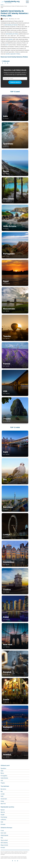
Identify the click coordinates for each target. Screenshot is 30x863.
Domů (2, 4)
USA (2, 780)
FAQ (2, 838)
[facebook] (12, 861)
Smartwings (4, 817)
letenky (10, 39)
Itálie (2, 771)
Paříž (2, 796)
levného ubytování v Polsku (13, 54)
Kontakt (3, 847)
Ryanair (3, 810)
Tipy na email (4, 840)
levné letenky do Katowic (11, 25)
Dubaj (2, 801)
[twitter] (15, 861)
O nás (2, 830)
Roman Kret (5, 18)
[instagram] (17, 861)
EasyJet (2, 814)
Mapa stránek (4, 845)
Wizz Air (3, 812)
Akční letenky (4, 842)
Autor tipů (3, 833)
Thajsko (3, 783)
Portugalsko (4, 775)
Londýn (3, 794)
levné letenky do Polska (12, 34)
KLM (2, 822)
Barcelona (3, 789)
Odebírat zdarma (15, 82)
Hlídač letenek (4, 835)
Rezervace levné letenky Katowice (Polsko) (14, 57)
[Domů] (2, 1)
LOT (7, 45)
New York (3, 803)
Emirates (3, 824)
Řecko (2, 773)
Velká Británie (4, 778)
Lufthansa (3, 819)
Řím (2, 791)
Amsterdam (4, 799)
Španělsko (3, 768)
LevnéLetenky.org (11, 1)
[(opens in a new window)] (3, 63)
